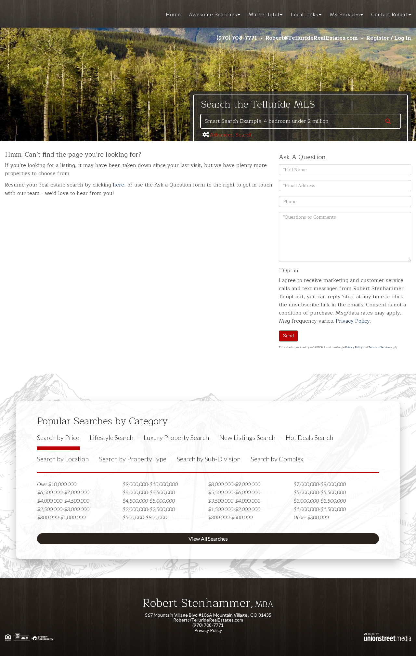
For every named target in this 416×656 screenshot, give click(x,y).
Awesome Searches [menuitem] (213, 14)
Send (288, 336)
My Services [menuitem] (345, 14)
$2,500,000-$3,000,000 (63, 509)
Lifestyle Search (111, 437)
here (118, 185)
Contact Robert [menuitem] (389, 14)
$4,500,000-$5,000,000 (149, 500)
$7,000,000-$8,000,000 (319, 484)
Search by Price (58, 437)
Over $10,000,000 (56, 484)
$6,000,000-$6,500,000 (149, 492)
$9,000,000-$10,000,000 (150, 484)
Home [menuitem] (173, 14)
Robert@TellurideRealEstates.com (312, 38)
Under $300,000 (311, 517)
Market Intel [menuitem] (263, 14)
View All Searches (208, 538)
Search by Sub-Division (208, 459)
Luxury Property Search (176, 437)
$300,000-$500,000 (230, 517)
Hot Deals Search (309, 437)
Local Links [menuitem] (304, 14)
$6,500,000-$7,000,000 (63, 492)
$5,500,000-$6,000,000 (234, 492)
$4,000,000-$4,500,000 (63, 500)
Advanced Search (231, 135)
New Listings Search (247, 437)
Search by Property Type (132, 459)
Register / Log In (388, 38)
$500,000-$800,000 (145, 517)
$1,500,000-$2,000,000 (234, 509)
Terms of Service (379, 347)
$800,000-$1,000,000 (61, 517)
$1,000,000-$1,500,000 (319, 509)
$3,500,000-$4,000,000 (234, 500)
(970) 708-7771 (236, 38)
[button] (388, 122)
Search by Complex (277, 459)
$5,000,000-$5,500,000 (319, 492)
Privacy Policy (353, 321)
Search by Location (63, 459)
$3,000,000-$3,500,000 (319, 500)
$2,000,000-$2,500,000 (149, 509)
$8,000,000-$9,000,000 (234, 484)
